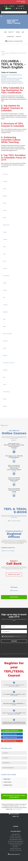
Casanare (5, 239)
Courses (18, 32)
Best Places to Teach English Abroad (15, 843)
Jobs (23, 32)
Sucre (4, 377)
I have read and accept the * (11, 636)
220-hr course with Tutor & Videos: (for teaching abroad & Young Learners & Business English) (14, 468)
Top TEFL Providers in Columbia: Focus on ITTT (12, 83)
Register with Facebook (10, 737)
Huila (4, 297)
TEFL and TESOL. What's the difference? (15, 841)
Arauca (4, 188)
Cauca (4, 246)
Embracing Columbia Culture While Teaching (11, 81)
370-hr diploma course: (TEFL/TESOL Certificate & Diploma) (14, 457)
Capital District (6, 225)
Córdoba (5, 268)
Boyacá (4, 210)
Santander (5, 370)
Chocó (4, 261)
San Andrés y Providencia (8, 362)
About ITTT (11, 32)
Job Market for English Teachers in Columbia (11, 78)
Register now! (14, 597)
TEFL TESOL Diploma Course (15, 844)
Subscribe (14, 641)
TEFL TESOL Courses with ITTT (15, 837)
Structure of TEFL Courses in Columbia (10, 79)
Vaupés (4, 399)
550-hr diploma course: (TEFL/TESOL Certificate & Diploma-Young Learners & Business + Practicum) (14, 446)
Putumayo (5, 341)
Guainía (4, 283)
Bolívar (4, 203)
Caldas (4, 217)
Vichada (5, 406)
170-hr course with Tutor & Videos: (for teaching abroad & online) (14, 479)
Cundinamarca (6, 275)
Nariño (4, 326)
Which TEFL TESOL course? (15, 848)
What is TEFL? (15, 846)
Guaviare (5, 290)
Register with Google (10, 741)
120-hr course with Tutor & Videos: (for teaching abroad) (14, 490)
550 (14, 451)
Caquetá (5, 232)
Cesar (4, 254)
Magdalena (5, 312)
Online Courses (21, 1)
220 (14, 473)
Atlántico (5, 196)
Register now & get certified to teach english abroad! (14, 796)
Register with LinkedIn (11, 734)
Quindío (4, 348)
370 (14, 461)
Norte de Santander (7, 333)
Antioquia (5, 181)
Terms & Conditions (17, 809)
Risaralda (5, 355)
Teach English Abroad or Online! (15, 839)
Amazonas (5, 174)
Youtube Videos (16, 831)
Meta (4, 319)
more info (14, 440)
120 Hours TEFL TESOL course (15, 850)
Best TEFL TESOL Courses (16, 836)
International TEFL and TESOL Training (13, 21)
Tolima (4, 384)
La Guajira (5, 304)
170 (14, 484)
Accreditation (10, 36)
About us (16, 816)
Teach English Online (16, 834)
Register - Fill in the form (11, 730)
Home (5, 32)
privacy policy (16, 636)
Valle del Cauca (6, 391)
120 (14, 495)
